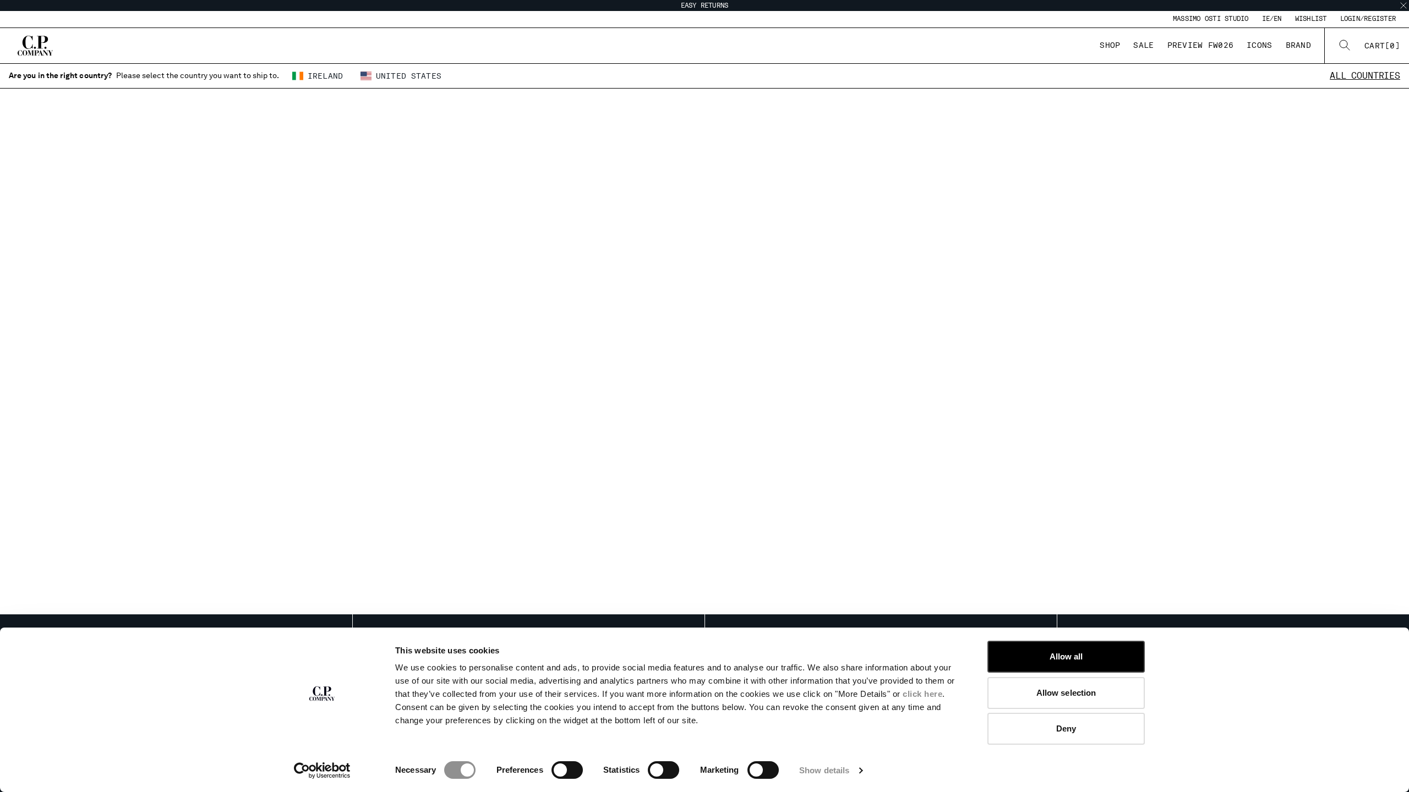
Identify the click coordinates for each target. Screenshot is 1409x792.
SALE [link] (1143, 45)
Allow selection (1066, 692)
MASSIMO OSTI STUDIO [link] (1211, 19)
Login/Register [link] (1368, 19)
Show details (824, 770)
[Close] (1403, 5)
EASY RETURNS (705, 5)
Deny (1066, 728)
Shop (1110, 45)
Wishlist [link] (1311, 19)
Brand (1298, 45)
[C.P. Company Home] (35, 45)
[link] (1382, 46)
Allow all (1066, 656)
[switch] (567, 770)
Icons (1259, 45)
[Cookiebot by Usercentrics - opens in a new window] (322, 770)
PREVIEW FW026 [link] (1200, 45)
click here (922, 693)
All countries (1365, 75)
